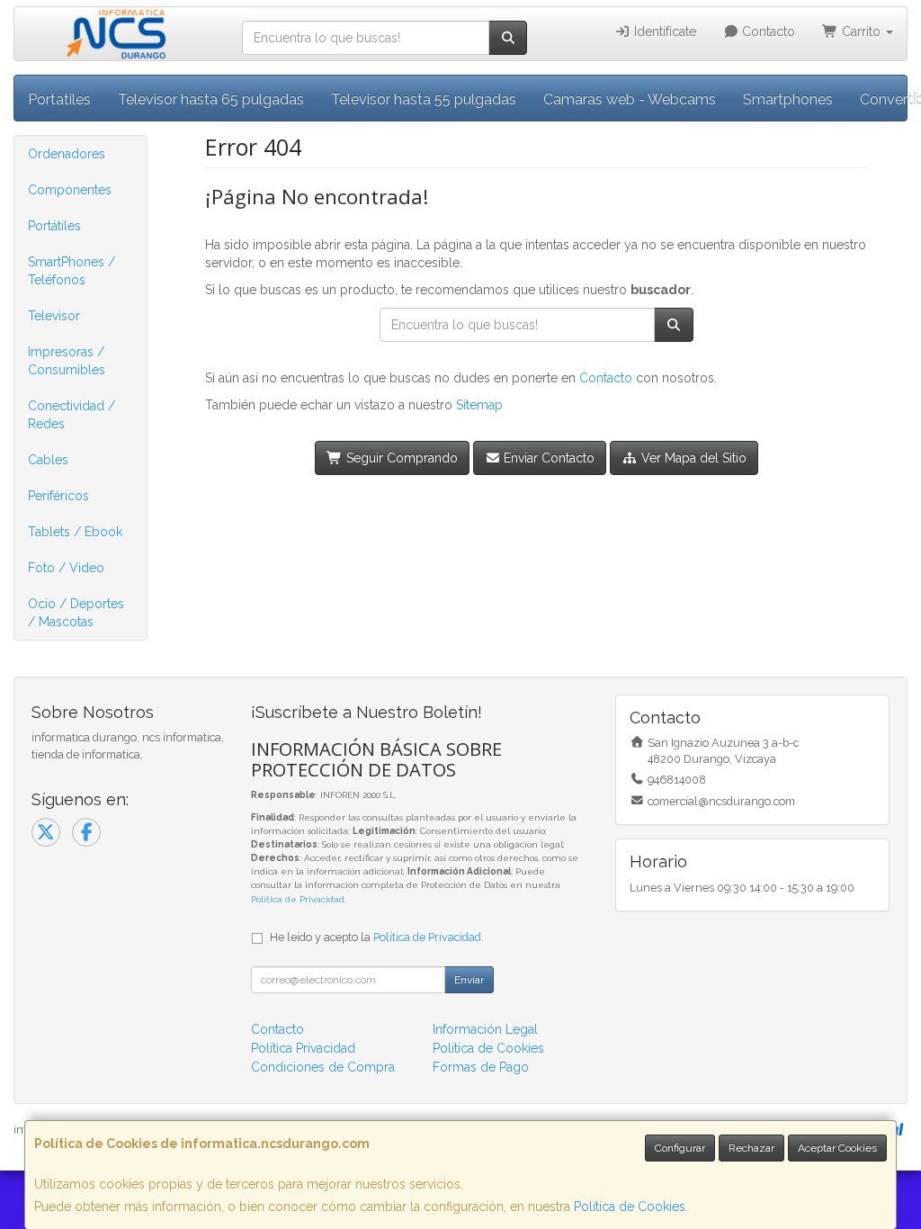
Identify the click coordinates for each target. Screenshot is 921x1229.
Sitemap (479, 405)
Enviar (469, 979)
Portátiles (54, 226)
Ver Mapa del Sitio (692, 458)
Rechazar (751, 1148)
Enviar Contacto (547, 458)
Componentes (70, 190)
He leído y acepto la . (377, 937)
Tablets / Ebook (75, 532)
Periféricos (58, 496)
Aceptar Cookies (837, 1148)
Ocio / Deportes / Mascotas (76, 613)
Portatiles (59, 99)
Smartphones (788, 99)
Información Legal (485, 1029)
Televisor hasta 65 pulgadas (211, 99)
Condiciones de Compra (323, 1067)
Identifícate (663, 31)
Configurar (680, 1148)
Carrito (861, 31)
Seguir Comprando (400, 458)
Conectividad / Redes (71, 415)
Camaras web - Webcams (629, 99)
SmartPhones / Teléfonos (71, 271)
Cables (48, 460)
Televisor (54, 316)
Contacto (766, 31)
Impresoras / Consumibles (66, 361)
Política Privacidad (303, 1048)
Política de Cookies (629, 1206)
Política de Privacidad (297, 899)
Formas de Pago (481, 1067)
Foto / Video (66, 568)
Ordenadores (66, 154)
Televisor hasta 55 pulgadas (423, 99)
